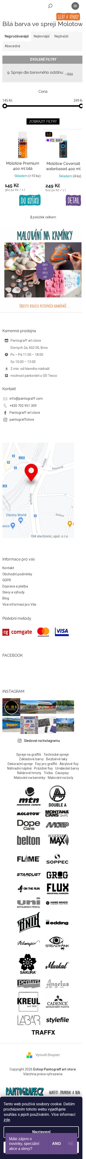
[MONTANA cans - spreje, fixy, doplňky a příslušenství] (57, 813)
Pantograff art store (25, 412)
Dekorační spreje (20, 764)
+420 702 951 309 (23, 406)
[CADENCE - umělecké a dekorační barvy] (57, 1001)
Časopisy (62, 773)
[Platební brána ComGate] (35, 632)
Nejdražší (61, 36)
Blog (5, 598)
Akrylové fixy (69, 764)
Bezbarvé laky (56, 759)
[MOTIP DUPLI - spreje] (57, 824)
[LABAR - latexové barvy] (29, 1020)
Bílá (70, 74)
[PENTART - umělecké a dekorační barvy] (29, 984)
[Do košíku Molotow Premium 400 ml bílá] (30, 200)
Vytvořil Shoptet (48, 1055)
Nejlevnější (41, 36)
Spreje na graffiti (28, 754)
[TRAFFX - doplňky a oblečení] (43, 1032)
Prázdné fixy (43, 768)
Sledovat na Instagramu (42, 741)
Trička (48, 773)
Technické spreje (56, 754)
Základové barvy (31, 759)
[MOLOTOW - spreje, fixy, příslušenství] (29, 813)
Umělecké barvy (67, 768)
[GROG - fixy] (57, 874)
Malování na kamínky (29, 778)
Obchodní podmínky (17, 574)
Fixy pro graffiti (46, 764)
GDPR (6, 580)
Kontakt (8, 568)
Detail (73, 201)
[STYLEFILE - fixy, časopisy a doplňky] (58, 1020)
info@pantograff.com (26, 398)
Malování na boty (60, 778)
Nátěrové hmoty (29, 773)
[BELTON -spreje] (29, 840)
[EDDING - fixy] (57, 922)
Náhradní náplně (19, 768)
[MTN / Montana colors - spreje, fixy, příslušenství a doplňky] (29, 796)
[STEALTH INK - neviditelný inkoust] (57, 943)
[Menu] (75, 6)
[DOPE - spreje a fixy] (29, 824)
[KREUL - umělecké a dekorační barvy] (29, 1001)
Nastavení (41, 1132)
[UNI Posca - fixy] (29, 902)
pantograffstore (22, 419)
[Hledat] (50, 6)
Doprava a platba (15, 586)
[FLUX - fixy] (57, 888)
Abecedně (12, 46)
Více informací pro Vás (19, 604)
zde (7, 1119)
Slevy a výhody (13, 592)
